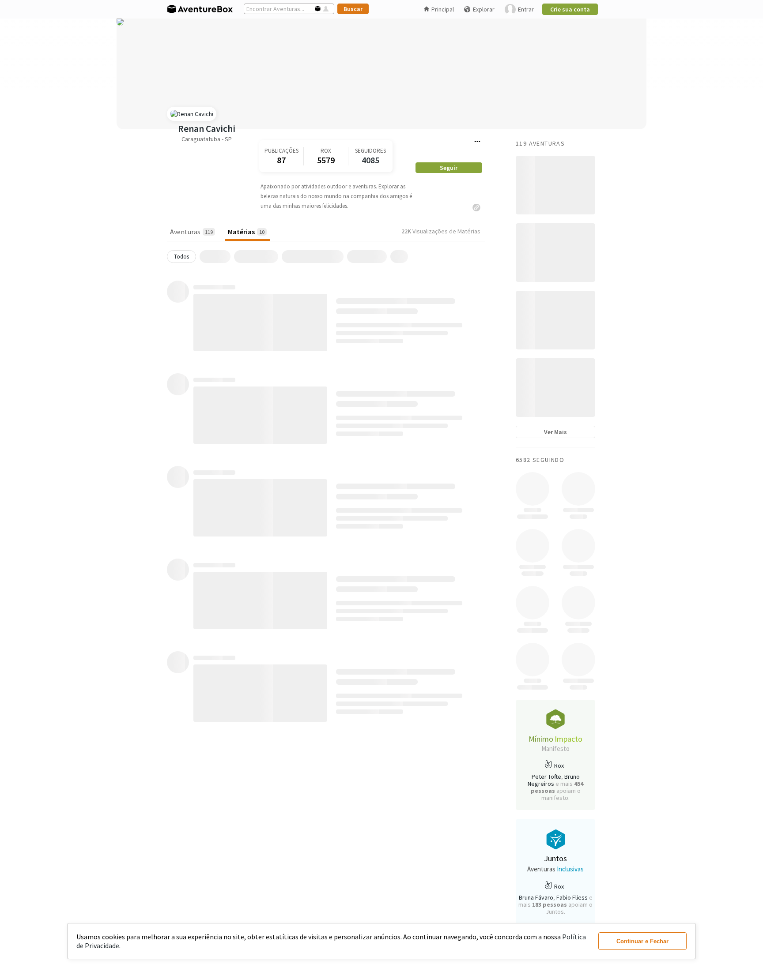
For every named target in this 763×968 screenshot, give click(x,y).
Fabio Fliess (572, 897)
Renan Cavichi (206, 128)
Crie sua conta (570, 9)
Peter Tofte (546, 776)
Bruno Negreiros (554, 780)
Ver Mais (555, 432)
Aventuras (191, 231)
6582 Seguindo (540, 460)
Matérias (246, 231)
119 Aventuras (540, 143)
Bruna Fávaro (536, 897)
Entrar (526, 9)
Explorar (484, 9)
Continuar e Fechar (642, 941)
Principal (442, 9)
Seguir (448, 168)
